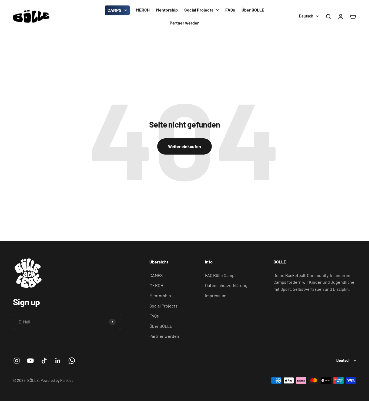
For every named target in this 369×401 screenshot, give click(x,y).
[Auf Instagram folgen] (16, 360)
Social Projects (198, 9)
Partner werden (185, 22)
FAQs (230, 9)
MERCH (143, 9)
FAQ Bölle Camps (221, 275)
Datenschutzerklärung (226, 285)
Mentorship (167, 9)
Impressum (215, 295)
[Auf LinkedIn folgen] (58, 360)
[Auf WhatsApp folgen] (71, 360)
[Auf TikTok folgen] (44, 360)
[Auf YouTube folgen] (30, 360)
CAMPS (115, 10)
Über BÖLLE (252, 9)
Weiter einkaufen (184, 146)
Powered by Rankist (57, 380)
